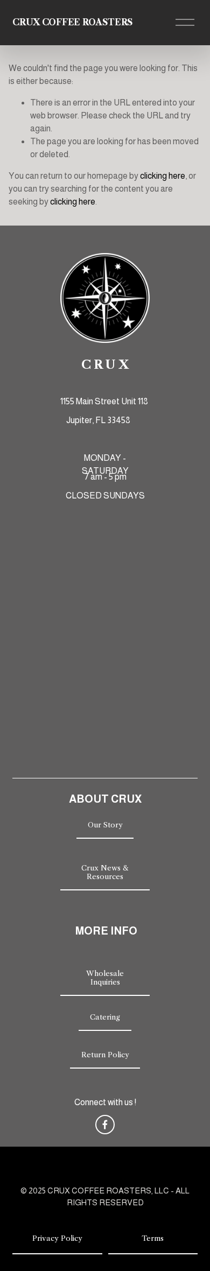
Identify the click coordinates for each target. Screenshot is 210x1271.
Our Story (105, 824)
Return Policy (105, 1054)
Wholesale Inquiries (105, 977)
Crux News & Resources (105, 872)
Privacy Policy (57, 1238)
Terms (153, 1238)
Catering (105, 1017)
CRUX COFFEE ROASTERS (72, 22)
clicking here (162, 175)
